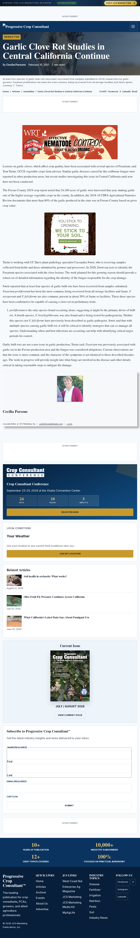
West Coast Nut (72, 881)
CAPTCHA (12, 796)
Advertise (42, 909)
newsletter (11, 37)
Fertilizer (95, 889)
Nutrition (94, 901)
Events (40, 898)
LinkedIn (126, 91)
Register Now (70, 512)
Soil (91, 912)
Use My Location (70, 553)
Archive (41, 892)
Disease (94, 884)
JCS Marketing (71, 897)
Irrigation (95, 895)
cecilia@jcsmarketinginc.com (50, 423)
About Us (42, 903)
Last (9, 775)
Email (134, 91)
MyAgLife (68, 912)
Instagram (123, 889)
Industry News (98, 917)
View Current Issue (70, 715)
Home (6, 91)
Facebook (113, 91)
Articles (16, 91)
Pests (92, 906)
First (9, 761)
